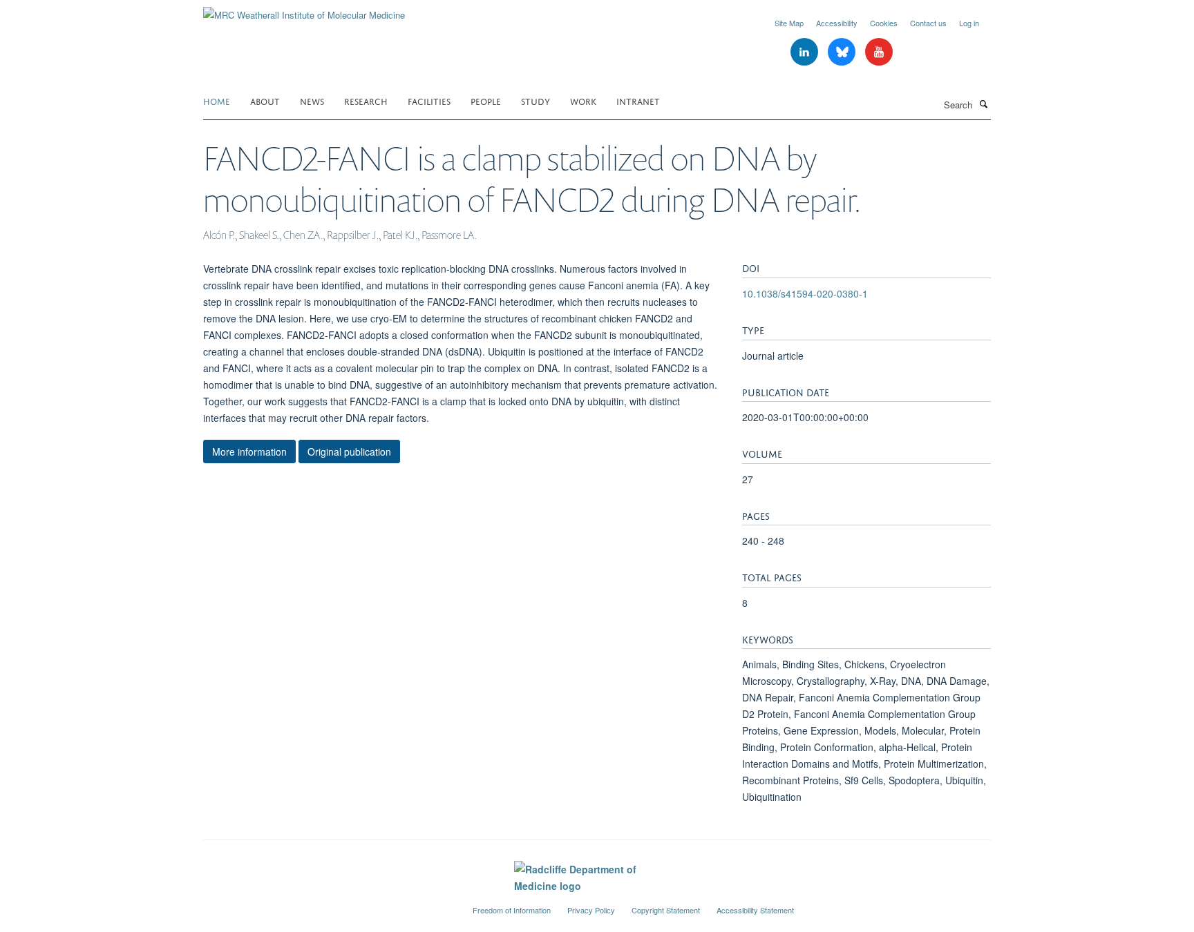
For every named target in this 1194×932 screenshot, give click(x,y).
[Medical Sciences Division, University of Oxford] (327, 904)
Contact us (928, 22)
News (312, 100)
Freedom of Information (512, 909)
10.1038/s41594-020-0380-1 (805, 293)
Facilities (429, 100)
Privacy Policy (591, 909)
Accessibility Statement (755, 909)
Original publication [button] (349, 451)
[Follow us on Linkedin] (805, 52)
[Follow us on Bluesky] (843, 52)
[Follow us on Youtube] (879, 52)
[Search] (983, 103)
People (486, 100)
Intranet (638, 100)
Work (583, 100)
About (265, 100)
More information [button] (249, 451)
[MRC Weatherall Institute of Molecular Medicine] (304, 10)
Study (535, 100)
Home (216, 100)
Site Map (789, 22)
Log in (969, 22)
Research (366, 100)
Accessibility (836, 22)
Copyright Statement (666, 909)
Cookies (884, 22)
